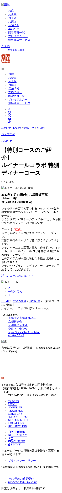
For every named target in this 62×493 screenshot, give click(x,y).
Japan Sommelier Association (24, 332)
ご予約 (5, 46)
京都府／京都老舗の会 (22, 317)
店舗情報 (13, 25)
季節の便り (15, 28)
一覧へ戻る (15, 291)
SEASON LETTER (19, 419)
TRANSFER (15, 410)
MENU (12, 404)
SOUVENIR (15, 407)
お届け (12, 21)
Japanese (6, 127)
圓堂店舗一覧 (16, 32)
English (17, 127)
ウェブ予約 (8, 134)
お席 (11, 10)
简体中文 (28, 127)
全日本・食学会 (18, 328)
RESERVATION (17, 426)
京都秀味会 (15, 321)
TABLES (13, 401)
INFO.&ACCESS (18, 416)
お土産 (12, 18)
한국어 (41, 127)
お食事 (12, 14)
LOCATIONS (16, 423)
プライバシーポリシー (22, 460)
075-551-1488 (16, 49)
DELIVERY (15, 413)
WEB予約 (22, 478)
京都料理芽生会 (18, 325)
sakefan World (16, 335)
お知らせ (6, 140)
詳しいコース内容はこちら (17, 275)
